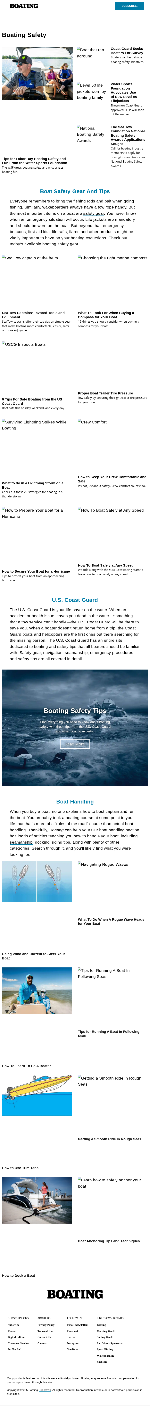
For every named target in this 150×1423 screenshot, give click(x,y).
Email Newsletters (77, 1325)
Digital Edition (16, 1337)
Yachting (102, 1361)
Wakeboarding (105, 1355)
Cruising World (106, 1331)
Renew (12, 1331)
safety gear (93, 213)
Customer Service (18, 1343)
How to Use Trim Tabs (20, 1168)
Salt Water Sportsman (110, 1343)
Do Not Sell (14, 1349)
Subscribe (13, 1325)
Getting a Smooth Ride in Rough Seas (109, 1139)
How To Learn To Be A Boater (26, 1066)
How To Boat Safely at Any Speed (106, 565)
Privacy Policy (46, 1325)
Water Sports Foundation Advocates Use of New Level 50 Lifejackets (124, 92)
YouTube (72, 1349)
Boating (101, 1325)
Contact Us (44, 1337)
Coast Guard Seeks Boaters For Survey (127, 51)
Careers (42, 1343)
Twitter (71, 1337)
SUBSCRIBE (130, 5)
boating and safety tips (55, 646)
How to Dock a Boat (18, 1276)
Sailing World (105, 1337)
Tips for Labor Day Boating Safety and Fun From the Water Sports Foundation (34, 161)
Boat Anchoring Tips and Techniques (109, 1241)
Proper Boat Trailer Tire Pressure (105, 393)
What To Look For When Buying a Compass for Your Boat (106, 315)
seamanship (21, 842)
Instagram (73, 1343)
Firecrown (45, 1389)
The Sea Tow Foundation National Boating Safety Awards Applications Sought (128, 135)
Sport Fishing (105, 1349)
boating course (79, 817)
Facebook (73, 1331)
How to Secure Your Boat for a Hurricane (36, 571)
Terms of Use (45, 1331)
